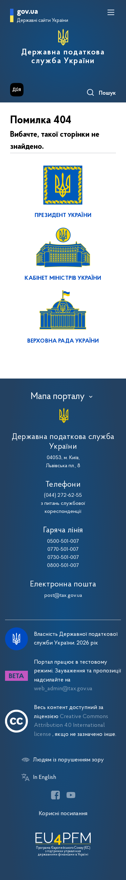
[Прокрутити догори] (114, 843)
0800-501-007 (63, 565)
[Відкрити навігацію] (111, 12)
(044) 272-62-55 (63, 495)
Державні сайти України (42, 20)
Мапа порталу (58, 396)
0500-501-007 (63, 541)
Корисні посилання (63, 814)
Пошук (107, 93)
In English (44, 777)
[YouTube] (71, 795)
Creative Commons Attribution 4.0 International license (71, 725)
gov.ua (27, 12)
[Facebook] (55, 795)
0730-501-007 (63, 557)
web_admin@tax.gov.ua (63, 689)
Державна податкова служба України (63, 56)
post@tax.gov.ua (63, 595)
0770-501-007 (63, 549)
